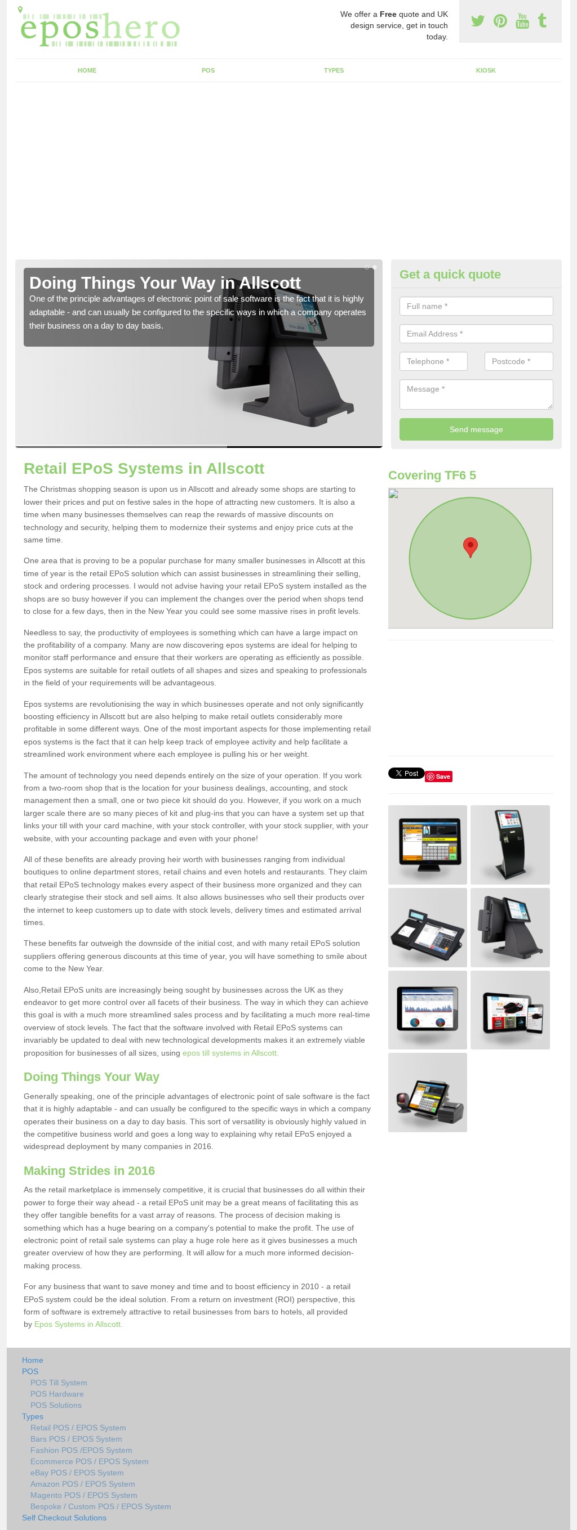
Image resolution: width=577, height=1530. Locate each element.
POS (208, 70)
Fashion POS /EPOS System (81, 1450)
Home (87, 70)
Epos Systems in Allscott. (78, 1324)
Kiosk (486, 70)
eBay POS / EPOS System (77, 1472)
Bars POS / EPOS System (76, 1438)
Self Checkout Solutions (64, 1517)
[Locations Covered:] (20, 10)
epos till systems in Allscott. (231, 1052)
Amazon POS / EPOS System (82, 1483)
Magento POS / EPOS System (83, 1495)
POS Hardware (57, 1393)
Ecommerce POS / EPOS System (89, 1461)
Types (334, 70)
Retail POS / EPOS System (78, 1427)
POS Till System (58, 1382)
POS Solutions (56, 1405)
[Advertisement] (288, 175)
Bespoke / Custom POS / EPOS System (100, 1506)
